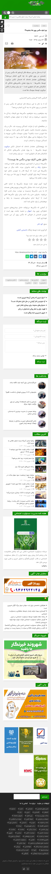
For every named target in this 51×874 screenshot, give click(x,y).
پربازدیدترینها (44, 850)
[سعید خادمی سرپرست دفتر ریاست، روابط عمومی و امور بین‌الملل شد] (25, 503)
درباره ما (32, 803)
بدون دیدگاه (40, 266)
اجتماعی (30, 809)
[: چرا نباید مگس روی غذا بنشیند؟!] (6, 43)
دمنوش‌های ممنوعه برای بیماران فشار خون (31, 305)
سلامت (36, 26)
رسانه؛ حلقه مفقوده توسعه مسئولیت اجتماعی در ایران (28, 617)
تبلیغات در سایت (43, 803)
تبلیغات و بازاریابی (43, 819)
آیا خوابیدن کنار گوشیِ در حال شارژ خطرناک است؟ (28, 301)
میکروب (7, 146)
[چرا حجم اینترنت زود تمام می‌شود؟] (25, 461)
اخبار (21, 809)
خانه (44, 26)
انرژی (27, 812)
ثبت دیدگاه (41, 361)
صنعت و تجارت (43, 836)
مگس (28, 283)
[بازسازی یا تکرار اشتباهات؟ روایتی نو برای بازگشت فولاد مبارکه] (25, 405)
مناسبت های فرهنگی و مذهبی (39, 843)
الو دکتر (40, 224)
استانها (13, 809)
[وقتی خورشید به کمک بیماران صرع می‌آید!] (25, 495)
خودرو (33, 822)
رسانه (19, 826)
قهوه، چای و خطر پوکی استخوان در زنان (31, 309)
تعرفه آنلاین (29, 819)
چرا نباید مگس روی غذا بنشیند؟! (36, 30)
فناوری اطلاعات (43, 840)
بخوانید (44, 565)
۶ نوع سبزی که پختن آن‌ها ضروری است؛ (31, 297)
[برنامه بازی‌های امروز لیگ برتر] (25, 469)
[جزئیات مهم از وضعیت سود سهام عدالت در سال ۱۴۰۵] (25, 477)
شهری (10, 833)
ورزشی (18, 846)
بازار (20, 812)
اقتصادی (36, 812)
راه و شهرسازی (30, 826)
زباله (38, 167)
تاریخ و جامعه (18, 816)
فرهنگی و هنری (15, 836)
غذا (35, 283)
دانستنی (43, 283)
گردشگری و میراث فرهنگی (40, 853)
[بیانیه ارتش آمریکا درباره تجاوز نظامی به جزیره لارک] (25, 443)
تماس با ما (24, 803)
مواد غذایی (22, 843)
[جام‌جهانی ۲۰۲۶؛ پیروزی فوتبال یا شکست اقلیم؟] (25, 395)
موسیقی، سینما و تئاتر (42, 846)
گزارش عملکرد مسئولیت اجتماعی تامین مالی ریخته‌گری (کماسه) (25, 625)
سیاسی (19, 833)
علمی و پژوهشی (29, 836)
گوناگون (26, 853)
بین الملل (29, 816)
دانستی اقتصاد (44, 826)
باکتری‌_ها (35, 280)
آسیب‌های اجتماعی (42, 809)
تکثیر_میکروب (11, 280)
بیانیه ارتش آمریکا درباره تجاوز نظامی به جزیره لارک (30, 17)
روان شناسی (44, 829)
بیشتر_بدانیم (24, 280)
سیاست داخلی (30, 833)
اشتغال (46, 812)
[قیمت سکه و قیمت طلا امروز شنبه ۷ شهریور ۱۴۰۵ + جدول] (25, 486)
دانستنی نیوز (13, 822)
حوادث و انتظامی (16, 819)
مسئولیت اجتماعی (36, 599)
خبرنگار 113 (31, 262)
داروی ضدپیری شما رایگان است (34, 313)
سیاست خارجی (43, 833)
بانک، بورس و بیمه (42, 816)
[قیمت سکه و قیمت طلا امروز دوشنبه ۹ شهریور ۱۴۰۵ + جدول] (25, 452)
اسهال (28, 211)
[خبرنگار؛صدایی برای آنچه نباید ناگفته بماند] (25, 385)
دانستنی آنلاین (22, 230)
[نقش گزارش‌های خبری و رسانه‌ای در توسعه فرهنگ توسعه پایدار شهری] (25, 423)
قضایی (32, 840)
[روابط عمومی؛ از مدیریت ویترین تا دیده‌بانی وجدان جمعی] (25, 414)
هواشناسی (28, 846)
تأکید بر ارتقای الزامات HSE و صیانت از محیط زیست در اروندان (25, 628)
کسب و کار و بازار (23, 850)
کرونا (34, 850)
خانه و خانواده (44, 822)
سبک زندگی (32, 829)
